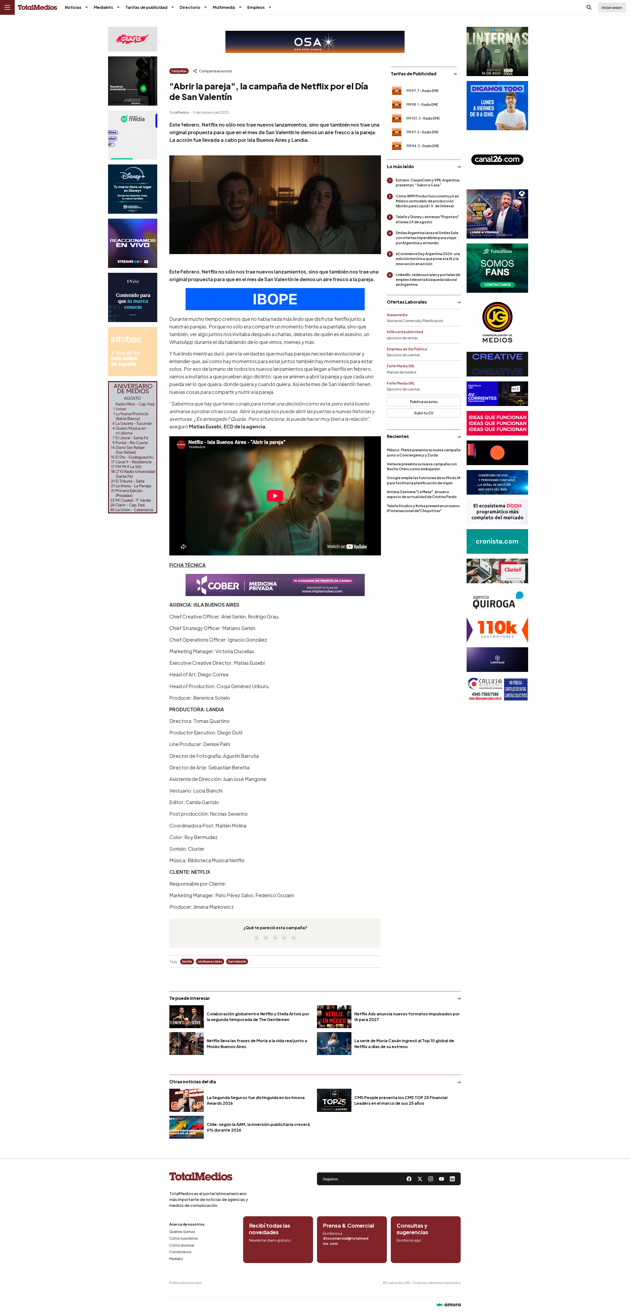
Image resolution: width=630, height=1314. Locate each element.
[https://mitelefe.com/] (132, 243)
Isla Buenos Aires (210, 961)
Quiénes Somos (182, 1231)
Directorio (190, 7)
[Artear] (497, 482)
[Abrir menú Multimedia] (240, 7)
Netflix (187, 961)
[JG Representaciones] (497, 322)
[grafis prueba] (132, 39)
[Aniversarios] (132, 447)
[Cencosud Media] (132, 135)
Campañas (179, 71)
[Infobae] (132, 351)
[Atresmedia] (497, 214)
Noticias (73, 7)
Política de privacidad (185, 1283)
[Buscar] (589, 7)
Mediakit (176, 1258)
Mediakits (103, 7)
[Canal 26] (497, 159)
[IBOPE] (275, 299)
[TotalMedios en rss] (452, 1178)
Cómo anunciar (181, 1245)
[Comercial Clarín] (497, 571)
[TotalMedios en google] (430, 1178)
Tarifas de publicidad (146, 7)
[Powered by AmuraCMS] (448, 1305)
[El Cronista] (497, 541)
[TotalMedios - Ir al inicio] (37, 7)
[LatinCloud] (497, 659)
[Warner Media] (497, 51)
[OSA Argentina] (315, 42)
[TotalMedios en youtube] (441, 1178)
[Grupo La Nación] (132, 297)
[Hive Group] (497, 364)
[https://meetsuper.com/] (497, 423)
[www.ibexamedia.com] (497, 393)
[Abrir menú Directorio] (205, 7)
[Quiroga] (497, 600)
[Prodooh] (497, 512)
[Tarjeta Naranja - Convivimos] (497, 630)
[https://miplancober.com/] (275, 585)
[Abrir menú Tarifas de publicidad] (172, 7)
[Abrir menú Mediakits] (118, 7)
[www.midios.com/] (132, 81)
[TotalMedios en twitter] (419, 1178)
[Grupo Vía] (497, 452)
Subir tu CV (423, 413)
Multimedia (224, 7)
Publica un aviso (424, 401)
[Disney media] (132, 189)
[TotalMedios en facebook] (409, 1178)
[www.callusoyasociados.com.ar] (497, 689)
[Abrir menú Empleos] (270, 7)
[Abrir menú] (7, 7)
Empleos (256, 7)
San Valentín (237, 961)
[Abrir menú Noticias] (86, 7)
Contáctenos (180, 1251)
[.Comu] (497, 105)
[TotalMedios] (208, 1177)
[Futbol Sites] (497, 268)
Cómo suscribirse (183, 1238)
